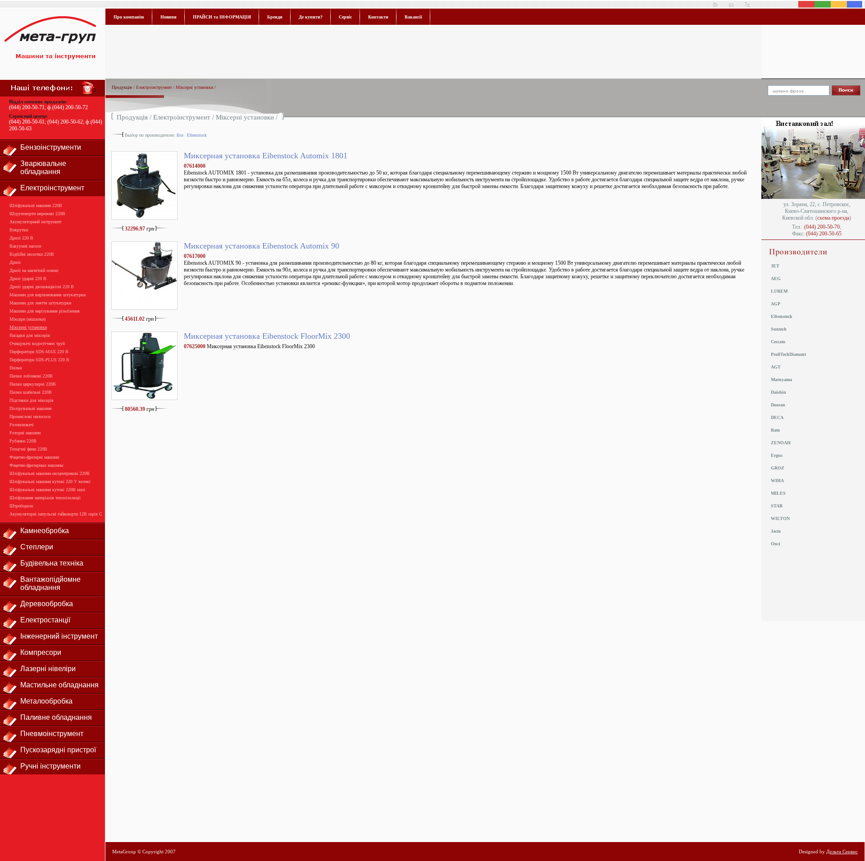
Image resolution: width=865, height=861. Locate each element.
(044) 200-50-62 (65, 122)
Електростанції (45, 620)
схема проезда (833, 218)
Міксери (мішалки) (27, 319)
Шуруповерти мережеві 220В (37, 213)
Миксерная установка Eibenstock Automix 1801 (265, 155)
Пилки (15, 367)
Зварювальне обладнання (43, 167)
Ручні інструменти (50, 766)
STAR (777, 505)
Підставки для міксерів (31, 400)
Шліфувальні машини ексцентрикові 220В (49, 473)
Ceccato (778, 341)
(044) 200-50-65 (824, 233)
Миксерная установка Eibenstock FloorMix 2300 (267, 336)
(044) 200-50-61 (27, 122)
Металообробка (46, 701)
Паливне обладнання (56, 717)
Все (180, 135)
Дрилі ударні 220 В (27, 278)
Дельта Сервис (842, 851)
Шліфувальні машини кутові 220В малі (47, 489)
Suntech (779, 329)
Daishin (778, 392)
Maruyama (781, 379)
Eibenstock (197, 135)
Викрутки (18, 229)
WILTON (780, 518)
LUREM (779, 291)
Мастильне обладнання (59, 685)
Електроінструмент (52, 188)
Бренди (274, 16)
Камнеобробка (44, 530)
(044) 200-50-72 (70, 107)
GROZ (777, 467)
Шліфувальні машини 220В (35, 205)
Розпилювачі (21, 424)
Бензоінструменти (50, 147)
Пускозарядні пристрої (58, 750)
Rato (775, 430)
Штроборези (21, 505)
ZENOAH (781, 442)
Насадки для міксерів (29, 335)
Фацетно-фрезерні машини (34, 457)
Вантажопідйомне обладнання (50, 583)
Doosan (778, 404)
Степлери (36, 547)
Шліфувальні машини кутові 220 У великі (50, 481)
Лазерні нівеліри (48, 668)
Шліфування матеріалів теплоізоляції (45, 497)
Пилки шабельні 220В (30, 392)
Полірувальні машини (30, 408)
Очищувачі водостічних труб (37, 343)
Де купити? (311, 16)
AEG (776, 278)
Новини (168, 16)
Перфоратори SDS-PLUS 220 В (39, 359)
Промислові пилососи (29, 416)
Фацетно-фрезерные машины (36, 465)
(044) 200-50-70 (822, 227)
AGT (776, 366)
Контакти (378, 16)
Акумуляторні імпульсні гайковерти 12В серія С (55, 513)
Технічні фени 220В (28, 449)
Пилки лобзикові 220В (31, 375)
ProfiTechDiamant (788, 354)
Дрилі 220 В (21, 237)
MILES (778, 493)
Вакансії (413, 16)
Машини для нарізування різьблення (44, 310)
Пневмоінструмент (51, 733)
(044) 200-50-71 (27, 107)
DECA (777, 417)
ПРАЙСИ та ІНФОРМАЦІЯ (222, 16)
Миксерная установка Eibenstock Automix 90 (261, 245)
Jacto (776, 531)
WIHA (777, 480)
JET (775, 265)
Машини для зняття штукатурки (40, 302)
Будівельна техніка (51, 563)
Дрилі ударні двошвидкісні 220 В (41, 286)
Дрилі (15, 262)
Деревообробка (46, 604)
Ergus (777, 455)
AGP (775, 303)
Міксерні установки (28, 327)
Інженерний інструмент (59, 636)
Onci (775, 543)
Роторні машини (25, 432)
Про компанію (129, 16)
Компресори (40, 652)
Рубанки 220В (22, 440)
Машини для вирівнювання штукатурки (47, 294)
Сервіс (345, 16)
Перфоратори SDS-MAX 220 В (38, 351)
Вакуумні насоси (25, 246)
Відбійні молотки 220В (31, 254)
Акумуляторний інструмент (35, 221)
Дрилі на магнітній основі (34, 270)
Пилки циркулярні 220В (32, 384)
